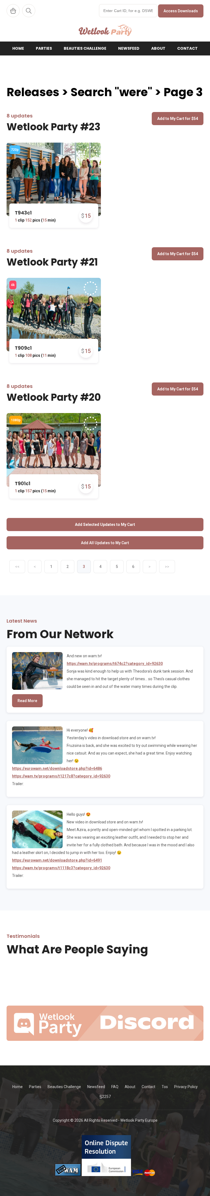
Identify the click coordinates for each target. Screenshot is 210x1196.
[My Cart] (13, 10)
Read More (27, 701)
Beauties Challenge (85, 48)
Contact (187, 48)
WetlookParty (105, 30)
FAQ (114, 1087)
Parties (44, 48)
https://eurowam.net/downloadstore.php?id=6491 (57, 860)
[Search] (28, 10)
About (158, 48)
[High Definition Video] (14, 149)
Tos (165, 1087)
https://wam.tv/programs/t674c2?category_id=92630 (115, 663)
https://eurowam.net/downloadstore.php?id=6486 (57, 768)
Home (18, 48)
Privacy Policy (186, 1087)
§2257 (105, 1096)
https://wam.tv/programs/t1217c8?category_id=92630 (61, 776)
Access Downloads (181, 11)
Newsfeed (128, 48)
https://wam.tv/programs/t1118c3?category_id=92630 (61, 868)
